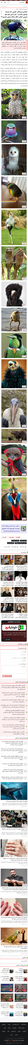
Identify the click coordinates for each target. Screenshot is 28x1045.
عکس (25, 6)
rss (8, 1031)
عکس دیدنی (10, 543)
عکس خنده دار (15, 541)
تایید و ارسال (8, 676)
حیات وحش (23, 541)
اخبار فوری (13, 1031)
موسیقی (14, 1028)
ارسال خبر (6, 547)
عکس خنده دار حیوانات (20, 543)
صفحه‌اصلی (21, 2)
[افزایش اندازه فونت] (1, 11)
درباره (11, 1035)
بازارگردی (24, 1031)
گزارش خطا (14, 547)
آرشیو (19, 1031)
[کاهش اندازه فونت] (1, 14)
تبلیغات (3, 1031)
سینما (9, 1024)
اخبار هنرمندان (16, 1024)
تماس (16, 1035)
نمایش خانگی (21, 1028)
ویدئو (9, 1028)
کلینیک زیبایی (24, 961)
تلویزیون (4, 1024)
